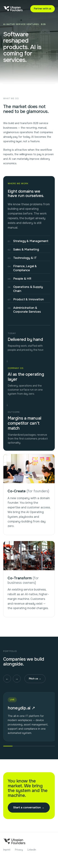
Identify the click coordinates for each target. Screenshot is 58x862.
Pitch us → (35, 678)
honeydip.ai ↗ (21, 708)
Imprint (6, 849)
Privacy (19, 849)
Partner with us (42, 8)
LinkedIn (31, 849)
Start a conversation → (28, 807)
